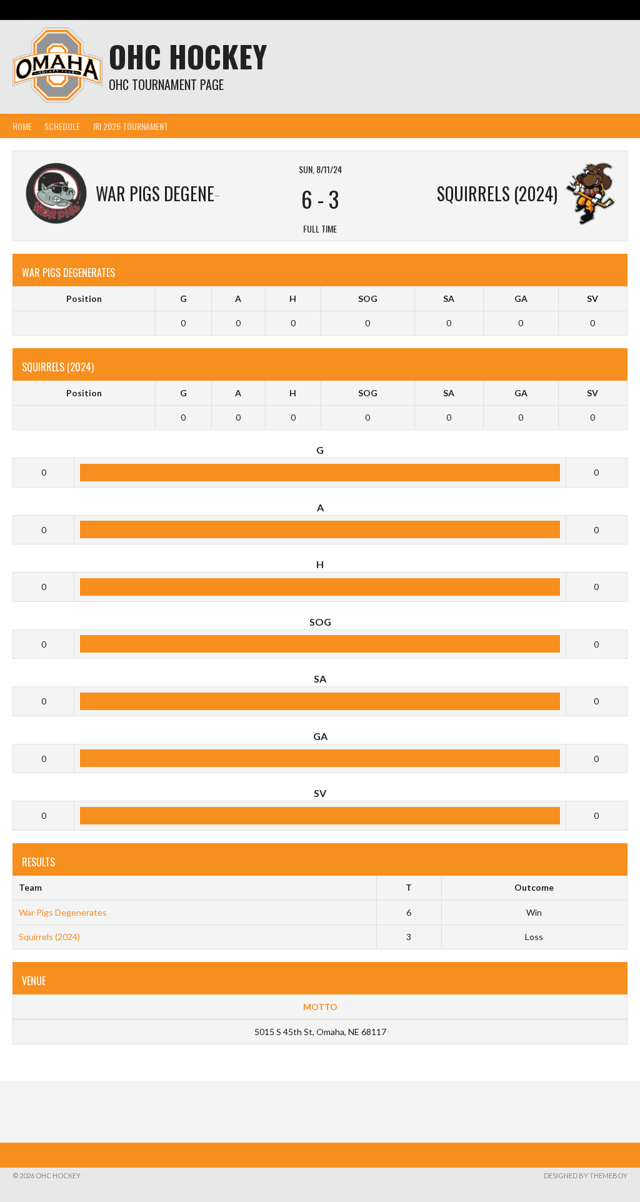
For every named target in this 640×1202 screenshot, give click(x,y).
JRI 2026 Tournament (130, 126)
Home (22, 126)
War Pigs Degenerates (63, 912)
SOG (368, 298)
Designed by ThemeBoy (586, 1175)
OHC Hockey (188, 56)
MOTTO (320, 1006)
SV (592, 298)
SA (448, 298)
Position (84, 298)
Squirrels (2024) (49, 936)
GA (521, 298)
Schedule (62, 126)
